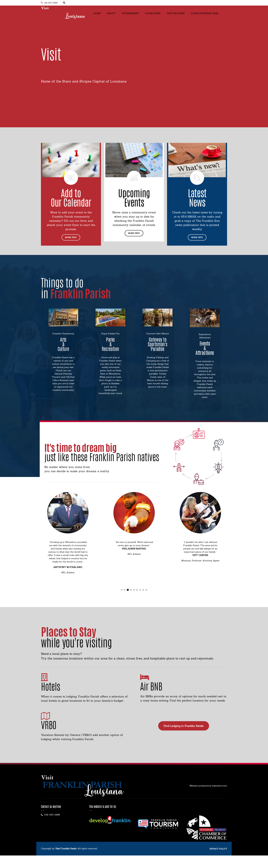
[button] (51, 542)
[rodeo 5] (205, 318)
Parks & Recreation (110, 344)
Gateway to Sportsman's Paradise (157, 344)
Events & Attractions (205, 347)
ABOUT (111, 13)
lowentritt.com (219, 785)
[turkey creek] (157, 317)
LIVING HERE (152, 13)
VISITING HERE (176, 13)
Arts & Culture (63, 344)
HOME (97, 13)
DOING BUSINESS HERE (204, 13)
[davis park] (110, 317)
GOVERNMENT (130, 13)
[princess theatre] (63, 317)
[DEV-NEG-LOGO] (110, 820)
